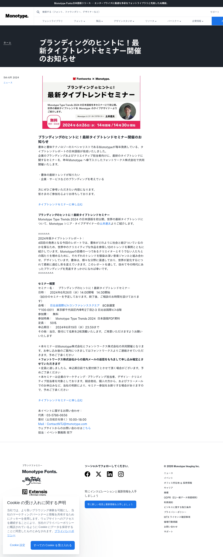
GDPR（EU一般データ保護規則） (181, 498)
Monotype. (17, 16)
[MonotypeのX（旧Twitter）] (98, 474)
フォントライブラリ (52, 21)
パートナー (173, 21)
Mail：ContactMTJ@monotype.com (62, 424)
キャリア (168, 488)
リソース (149, 21)
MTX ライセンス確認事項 (177, 517)
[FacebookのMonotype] (87, 474)
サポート (214, 12)
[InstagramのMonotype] (121, 474)
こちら (86, 428)
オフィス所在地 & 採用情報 (178, 483)
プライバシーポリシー (175, 512)
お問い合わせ (171, 527)
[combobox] (70, 12)
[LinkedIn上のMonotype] (110, 474)
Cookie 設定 (17, 545)
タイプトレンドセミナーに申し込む (60, 400)
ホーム (7, 43)
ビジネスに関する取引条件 (177, 507)
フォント (78, 21)
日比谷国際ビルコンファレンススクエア (75, 305)
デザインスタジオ (123, 21)
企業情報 (196, 21)
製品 (98, 21)
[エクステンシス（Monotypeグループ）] (34, 493)
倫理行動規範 (171, 522)
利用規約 (168, 502)
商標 (166, 493)
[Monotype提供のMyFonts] (34, 482)
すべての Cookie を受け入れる (53, 545)
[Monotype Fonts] (34, 473)
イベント (168, 478)
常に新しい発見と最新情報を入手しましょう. (110, 504)
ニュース (168, 473)
